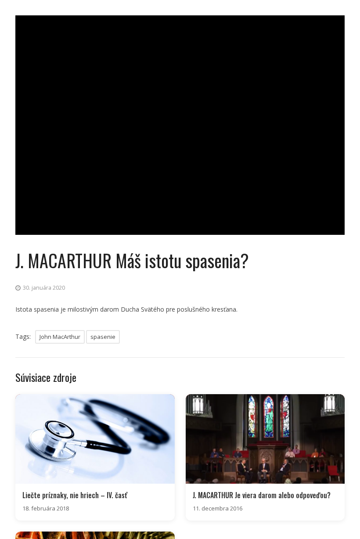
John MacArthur (60, 337)
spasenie (102, 337)
